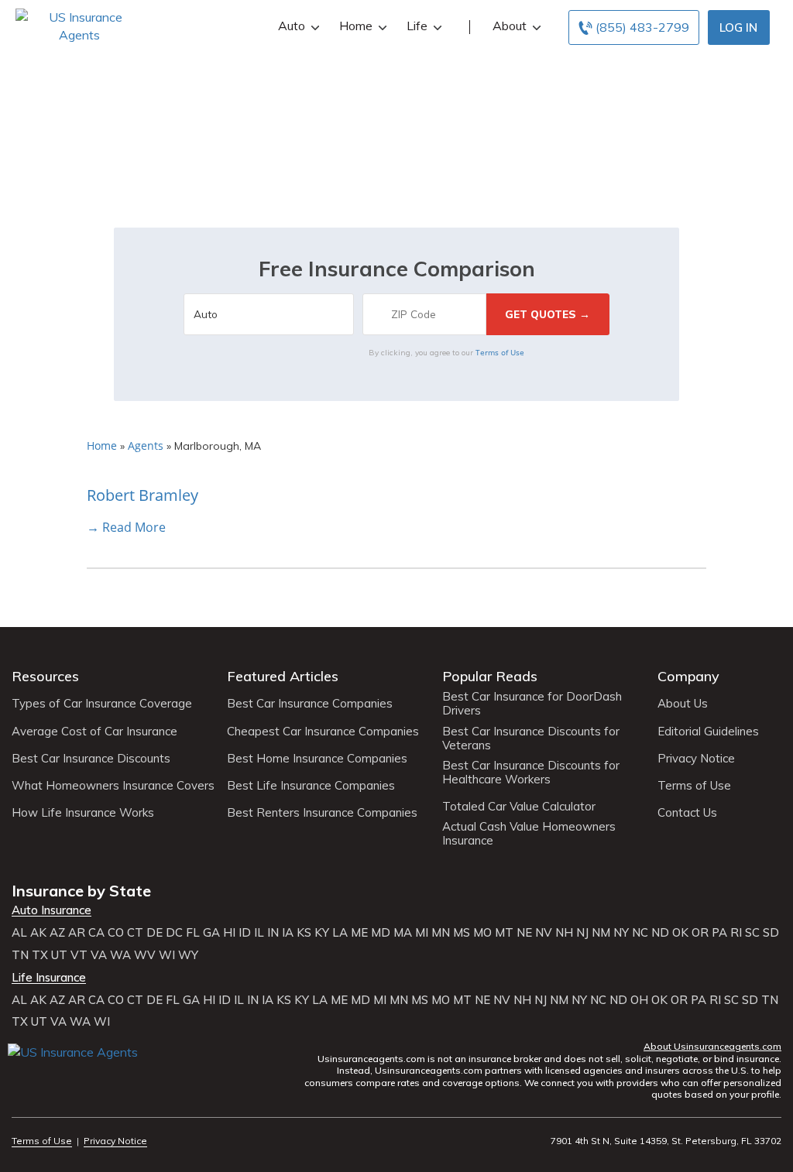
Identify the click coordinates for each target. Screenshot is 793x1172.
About (510, 25)
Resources (45, 676)
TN (20, 955)
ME (359, 933)
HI (229, 933)
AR (76, 933)
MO (482, 933)
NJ (582, 933)
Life (417, 25)
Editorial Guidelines (708, 731)
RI (736, 933)
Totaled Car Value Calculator (519, 807)
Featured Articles (282, 676)
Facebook (21, 1075)
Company (688, 676)
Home (355, 25)
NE (524, 933)
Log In (738, 27)
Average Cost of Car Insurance (94, 731)
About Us (682, 704)
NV (543, 933)
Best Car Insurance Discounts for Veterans (531, 738)
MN (440, 933)
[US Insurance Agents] (79, 25)
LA (340, 933)
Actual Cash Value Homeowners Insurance (529, 834)
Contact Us (687, 813)
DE (154, 933)
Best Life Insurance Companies (311, 786)
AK (38, 933)
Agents (145, 445)
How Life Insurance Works (83, 813)
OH (639, 1000)
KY (321, 933)
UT (59, 955)
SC (752, 933)
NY (621, 933)
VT (79, 955)
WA (120, 955)
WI (167, 955)
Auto (291, 25)
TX (40, 955)
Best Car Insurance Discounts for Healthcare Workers (531, 772)
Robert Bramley (142, 495)
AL (19, 933)
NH (564, 933)
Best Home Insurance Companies (317, 759)
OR (700, 933)
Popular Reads (489, 676)
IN (273, 933)
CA (96, 933)
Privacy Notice (696, 759)
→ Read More (126, 527)
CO (116, 933)
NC (640, 933)
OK (680, 933)
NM (601, 933)
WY (188, 955)
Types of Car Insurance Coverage (102, 704)
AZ (57, 933)
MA (402, 933)
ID (245, 933)
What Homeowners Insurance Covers (113, 786)
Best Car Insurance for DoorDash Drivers (532, 704)
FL (193, 933)
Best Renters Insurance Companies (322, 813)
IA (288, 933)
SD (771, 933)
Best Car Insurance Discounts (91, 759)
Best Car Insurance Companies (310, 704)
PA (719, 933)
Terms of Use (499, 352)
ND (660, 933)
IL (259, 933)
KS (304, 933)
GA (211, 933)
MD (380, 933)
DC (174, 933)
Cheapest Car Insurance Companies (323, 731)
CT (135, 933)
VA (99, 955)
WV (145, 955)
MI (421, 933)
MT (504, 933)
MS (461, 933)
